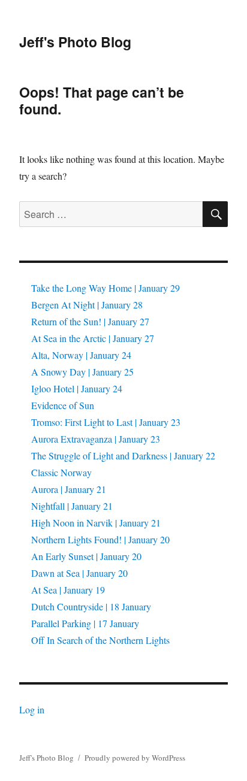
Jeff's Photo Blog (75, 42)
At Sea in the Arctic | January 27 (92, 338)
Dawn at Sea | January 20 (79, 573)
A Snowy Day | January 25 (82, 371)
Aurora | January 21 (68, 489)
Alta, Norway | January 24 (81, 355)
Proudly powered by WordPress (135, 757)
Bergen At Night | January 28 (87, 304)
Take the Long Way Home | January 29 (105, 287)
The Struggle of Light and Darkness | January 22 (123, 455)
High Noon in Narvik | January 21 (96, 522)
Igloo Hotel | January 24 (76, 388)
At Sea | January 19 (68, 589)
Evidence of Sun (62, 405)
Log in (31, 709)
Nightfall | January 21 (72, 506)
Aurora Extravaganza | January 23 (95, 438)
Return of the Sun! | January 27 (90, 321)
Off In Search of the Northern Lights (100, 640)
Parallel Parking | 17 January (85, 623)
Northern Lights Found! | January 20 (100, 539)
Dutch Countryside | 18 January (91, 606)
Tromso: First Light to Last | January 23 (105, 422)
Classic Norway (61, 472)
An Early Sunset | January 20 (86, 556)
